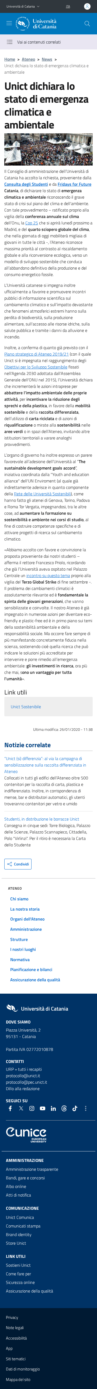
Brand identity (19, 1234)
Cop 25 (31, 223)
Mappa (18, 1379)
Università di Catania (20, 6)
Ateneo (28, 59)
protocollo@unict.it (23, 1075)
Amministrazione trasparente (32, 1169)
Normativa (20, 959)
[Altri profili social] (85, 1108)
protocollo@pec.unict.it (26, 1082)
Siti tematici (16, 1359)
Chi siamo (19, 899)
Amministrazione (26, 929)
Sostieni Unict (18, 1265)
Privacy (12, 1317)
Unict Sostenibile (26, 706)
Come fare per (18, 1273)
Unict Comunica (20, 1217)
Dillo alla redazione (23, 1088)
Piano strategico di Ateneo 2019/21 (36, 354)
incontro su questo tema (48, 575)
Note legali (15, 1327)
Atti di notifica (18, 1195)
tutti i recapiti (30, 1069)
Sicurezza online (20, 1282)
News (47, 59)
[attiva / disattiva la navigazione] (9, 23)
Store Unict (16, 1243)
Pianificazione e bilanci (31, 969)
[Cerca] (87, 23)
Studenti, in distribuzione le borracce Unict (41, 819)
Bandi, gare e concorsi (25, 1178)
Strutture (19, 939)
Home (9, 59)
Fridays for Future (74, 184)
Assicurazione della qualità (35, 979)
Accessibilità (16, 1338)
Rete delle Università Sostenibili (42, 494)
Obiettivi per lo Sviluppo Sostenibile (35, 367)
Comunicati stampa (23, 1226)
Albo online (16, 1186)
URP (10, 1069)
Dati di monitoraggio (23, 1369)
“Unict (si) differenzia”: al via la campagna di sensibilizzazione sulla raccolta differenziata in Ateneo (45, 765)
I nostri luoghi (23, 949)
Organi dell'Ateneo (27, 919)
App (9, 1348)
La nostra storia (25, 909)
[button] (38, 6)
